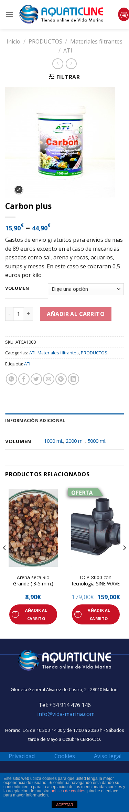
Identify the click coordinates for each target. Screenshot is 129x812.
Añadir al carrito (76, 314)
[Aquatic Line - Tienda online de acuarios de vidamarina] (61, 14)
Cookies (64, 756)
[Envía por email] (48, 379)
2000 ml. (75, 441)
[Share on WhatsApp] (11, 379)
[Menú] (9, 14)
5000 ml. (96, 441)
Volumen (17, 288)
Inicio (13, 41)
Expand (18, 189)
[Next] (124, 561)
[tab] (64, 420)
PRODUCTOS (45, 41)
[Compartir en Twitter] (36, 379)
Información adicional (35, 420)
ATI (67, 50)
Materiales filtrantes (96, 41)
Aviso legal (107, 756)
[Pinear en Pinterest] (61, 379)
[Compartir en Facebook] (24, 379)
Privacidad (22, 756)
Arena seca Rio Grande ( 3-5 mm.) (33, 580)
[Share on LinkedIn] (73, 379)
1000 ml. (53, 441)
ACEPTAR (64, 805)
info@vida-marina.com (66, 714)
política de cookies (68, 791)
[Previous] (4, 561)
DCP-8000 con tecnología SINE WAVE (96, 580)
